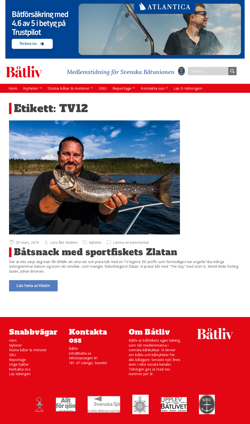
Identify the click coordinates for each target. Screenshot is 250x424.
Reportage (122, 88)
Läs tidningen (20, 373)
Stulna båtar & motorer (69, 88)
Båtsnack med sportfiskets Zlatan (95, 252)
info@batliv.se (80, 353)
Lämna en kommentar (131, 242)
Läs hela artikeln (33, 285)
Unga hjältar (19, 364)
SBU (102, 88)
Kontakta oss (153, 88)
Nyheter (30, 88)
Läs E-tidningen (188, 88)
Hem (13, 88)
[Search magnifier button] (232, 71)
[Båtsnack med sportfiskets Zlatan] (125, 177)
